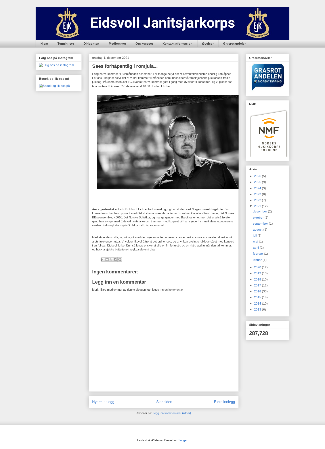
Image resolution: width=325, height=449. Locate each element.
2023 (258, 194)
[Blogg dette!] (107, 259)
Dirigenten (91, 43)
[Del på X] (111, 259)
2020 (258, 267)
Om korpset (144, 43)
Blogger (182, 440)
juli (255, 235)
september (261, 223)
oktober (258, 217)
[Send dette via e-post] (103, 259)
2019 (258, 273)
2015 (258, 297)
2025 (258, 182)
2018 (258, 279)
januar (258, 259)
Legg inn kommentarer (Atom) (172, 413)
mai (256, 241)
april (256, 247)
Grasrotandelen (235, 43)
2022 (258, 200)
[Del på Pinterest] (119, 259)
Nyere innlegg (103, 402)
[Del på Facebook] (115, 259)
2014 (258, 303)
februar (258, 253)
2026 (258, 176)
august (258, 229)
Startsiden (164, 402)
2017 (258, 285)
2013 (258, 309)
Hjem (44, 43)
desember (260, 211)
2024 (258, 188)
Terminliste (65, 43)
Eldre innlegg (224, 402)
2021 (258, 206)
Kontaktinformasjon (177, 43)
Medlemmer (117, 43)
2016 (258, 291)
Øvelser (208, 43)
